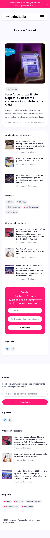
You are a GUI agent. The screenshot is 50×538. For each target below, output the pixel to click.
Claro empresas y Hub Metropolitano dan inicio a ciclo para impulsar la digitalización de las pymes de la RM (30, 145)
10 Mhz (10, 202)
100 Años (22, 202)
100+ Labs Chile (14, 207)
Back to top (9, 523)
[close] (47, 4)
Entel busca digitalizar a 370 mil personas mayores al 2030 (29, 159)
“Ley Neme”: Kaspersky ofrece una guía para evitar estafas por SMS (30, 251)
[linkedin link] (13, 349)
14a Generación (32, 207)
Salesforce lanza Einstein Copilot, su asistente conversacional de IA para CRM (24, 99)
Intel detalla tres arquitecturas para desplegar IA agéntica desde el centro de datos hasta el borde (29, 179)
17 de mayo (12, 212)
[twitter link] (7, 349)
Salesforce (12, 89)
